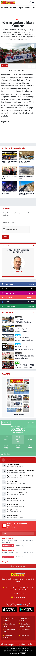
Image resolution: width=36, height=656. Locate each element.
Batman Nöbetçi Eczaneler (9, 619)
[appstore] (9, 610)
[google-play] (26, 610)
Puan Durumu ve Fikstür (9, 631)
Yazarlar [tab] (5, 245)
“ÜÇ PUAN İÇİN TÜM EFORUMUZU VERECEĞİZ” (24, 366)
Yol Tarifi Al (20, 545)
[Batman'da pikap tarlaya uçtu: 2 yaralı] (9, 186)
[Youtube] (18, 604)
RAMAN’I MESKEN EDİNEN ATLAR (24, 162)
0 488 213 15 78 (19, 593)
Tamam (23, 653)
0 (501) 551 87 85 (8, 545)
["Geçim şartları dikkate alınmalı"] (18, 53)
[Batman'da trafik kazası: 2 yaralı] (27, 171)
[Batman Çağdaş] (8, 2)
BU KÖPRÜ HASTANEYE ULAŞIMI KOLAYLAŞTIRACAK (22, 321)
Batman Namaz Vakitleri (9, 625)
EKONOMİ (11, 644)
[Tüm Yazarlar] (33, 245)
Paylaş (6, 65)
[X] (11, 604)
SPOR (17, 362)
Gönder (5, 237)
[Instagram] (14, 604)
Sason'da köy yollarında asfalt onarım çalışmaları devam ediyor (26, 193)
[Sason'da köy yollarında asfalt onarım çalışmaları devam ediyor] (27, 186)
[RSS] (28, 604)
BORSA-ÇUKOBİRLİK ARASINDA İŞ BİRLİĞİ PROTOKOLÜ (24, 357)
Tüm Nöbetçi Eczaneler (18, 566)
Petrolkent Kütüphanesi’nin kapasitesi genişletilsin (24, 348)
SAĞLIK (27, 8)
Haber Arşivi (25, 635)
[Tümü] (33, 312)
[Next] (21, 604)
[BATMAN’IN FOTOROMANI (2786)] (9, 171)
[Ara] (30, 2)
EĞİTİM (18, 335)
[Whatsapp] (24, 604)
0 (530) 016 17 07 (8, 557)
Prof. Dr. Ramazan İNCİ (18, 272)
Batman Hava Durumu (24, 619)
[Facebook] (7, 604)
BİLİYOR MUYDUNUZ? (21, 646)
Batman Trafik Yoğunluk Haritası (24, 625)
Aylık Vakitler (6, 454)
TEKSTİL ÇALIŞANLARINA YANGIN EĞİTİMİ (9, 162)
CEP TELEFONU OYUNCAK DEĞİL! (18, 250)
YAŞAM (20, 8)
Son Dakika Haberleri (7, 636)
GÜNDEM (4, 8)
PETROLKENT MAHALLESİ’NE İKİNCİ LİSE (24, 339)
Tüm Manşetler (25, 630)
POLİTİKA (13, 8)
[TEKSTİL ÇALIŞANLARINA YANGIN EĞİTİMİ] (9, 155)
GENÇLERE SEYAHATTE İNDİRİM (22, 330)
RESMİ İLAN (30, 644)
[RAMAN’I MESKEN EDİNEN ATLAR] (27, 155)
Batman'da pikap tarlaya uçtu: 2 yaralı (9, 192)
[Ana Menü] (33, 2)
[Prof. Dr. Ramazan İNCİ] (18, 263)
